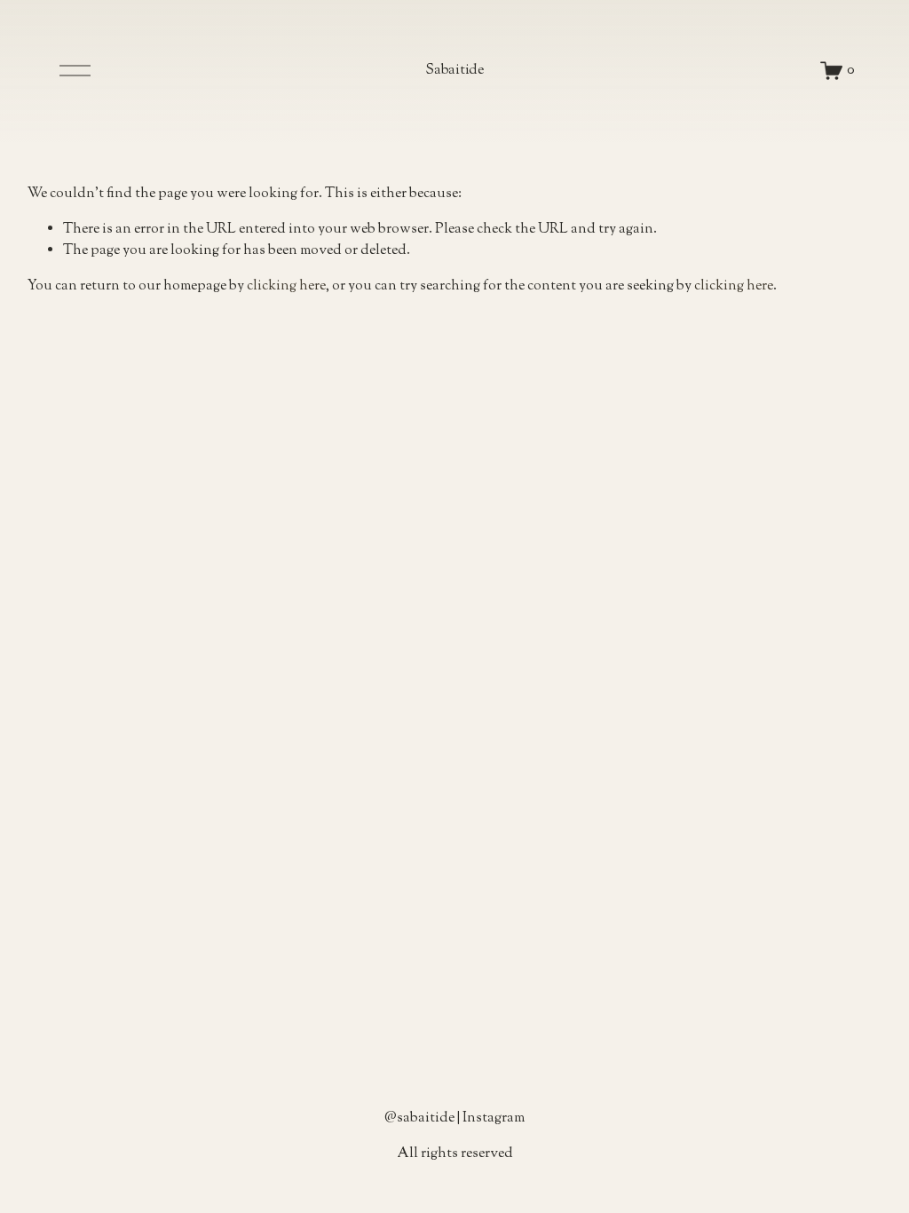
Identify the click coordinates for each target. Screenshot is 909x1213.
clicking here (286, 286)
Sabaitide (454, 70)
